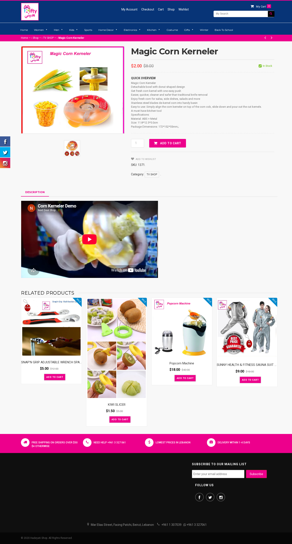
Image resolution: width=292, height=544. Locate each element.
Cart (161, 9)
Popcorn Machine (182, 363)
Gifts (187, 29)
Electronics (130, 29)
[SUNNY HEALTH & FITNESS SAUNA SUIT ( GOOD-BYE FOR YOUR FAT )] (247, 328)
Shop (171, 9)
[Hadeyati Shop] (30, 11)
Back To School (224, 29)
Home (24, 29)
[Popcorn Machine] (182, 328)
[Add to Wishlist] (40, 377)
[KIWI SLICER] (116, 348)
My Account (129, 9)
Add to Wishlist (145, 159)
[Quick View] (77, 352)
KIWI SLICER (116, 405)
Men (56, 29)
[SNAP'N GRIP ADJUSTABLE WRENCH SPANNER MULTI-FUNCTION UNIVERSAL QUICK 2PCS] (51, 327)
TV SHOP (48, 37)
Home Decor (106, 29)
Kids (71, 29)
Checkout (147, 9)
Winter (204, 29)
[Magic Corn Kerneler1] (72, 148)
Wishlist (183, 9)
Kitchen (151, 29)
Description (35, 192)
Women (39, 29)
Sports (88, 29)
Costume (172, 29)
